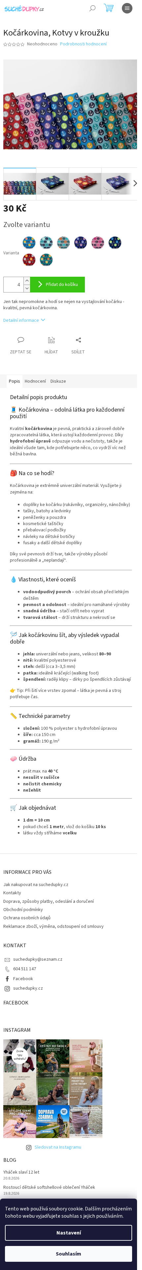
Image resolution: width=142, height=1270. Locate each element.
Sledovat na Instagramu (58, 1147)
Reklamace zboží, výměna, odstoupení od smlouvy (53, 926)
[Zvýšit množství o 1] (26, 281)
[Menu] (127, 8)
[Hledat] (92, 8)
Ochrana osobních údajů (27, 918)
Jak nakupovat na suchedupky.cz (35, 884)
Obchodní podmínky (23, 909)
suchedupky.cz (28, 988)
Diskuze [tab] (58, 381)
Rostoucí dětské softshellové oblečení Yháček (49, 1187)
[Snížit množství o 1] (26, 288)
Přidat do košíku (62, 284)
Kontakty (12, 893)
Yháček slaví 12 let (21, 1172)
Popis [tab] (14, 381)
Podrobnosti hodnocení (83, 44)
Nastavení (68, 1232)
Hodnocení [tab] (35, 381)
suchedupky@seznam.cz (37, 959)
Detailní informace (21, 320)
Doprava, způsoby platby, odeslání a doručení (48, 901)
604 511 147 (24, 969)
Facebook (23, 979)
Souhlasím (68, 1253)
